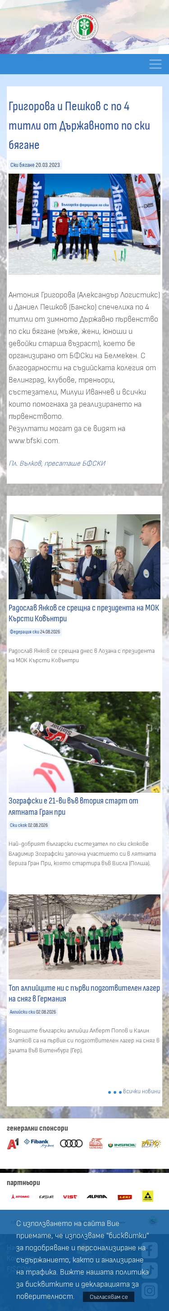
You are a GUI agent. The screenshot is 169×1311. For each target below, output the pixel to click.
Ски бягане (22, 165)
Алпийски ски (22, 1012)
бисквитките (49, 1284)
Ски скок (18, 825)
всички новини (141, 1092)
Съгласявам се (109, 1296)
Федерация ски (24, 631)
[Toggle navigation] (155, 64)
